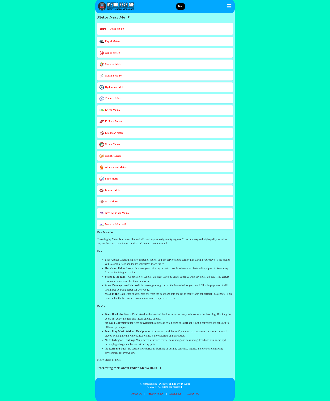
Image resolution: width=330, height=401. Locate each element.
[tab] (165, 232)
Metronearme (150, 383)
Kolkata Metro (113, 121)
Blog (180, 6)
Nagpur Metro (112, 155)
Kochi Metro (112, 110)
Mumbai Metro (113, 64)
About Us (136, 393)
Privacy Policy (155, 393)
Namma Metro (113, 75)
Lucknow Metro (114, 132)
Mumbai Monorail (115, 224)
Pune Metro (111, 178)
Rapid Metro (112, 41)
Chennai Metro (113, 98)
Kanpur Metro (112, 190)
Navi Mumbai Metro (116, 213)
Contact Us (193, 393)
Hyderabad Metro (114, 87)
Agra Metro (111, 201)
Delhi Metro (115, 28)
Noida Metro (112, 144)
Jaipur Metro (112, 52)
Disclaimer (175, 393)
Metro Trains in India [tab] (109, 359)
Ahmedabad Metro (115, 167)
